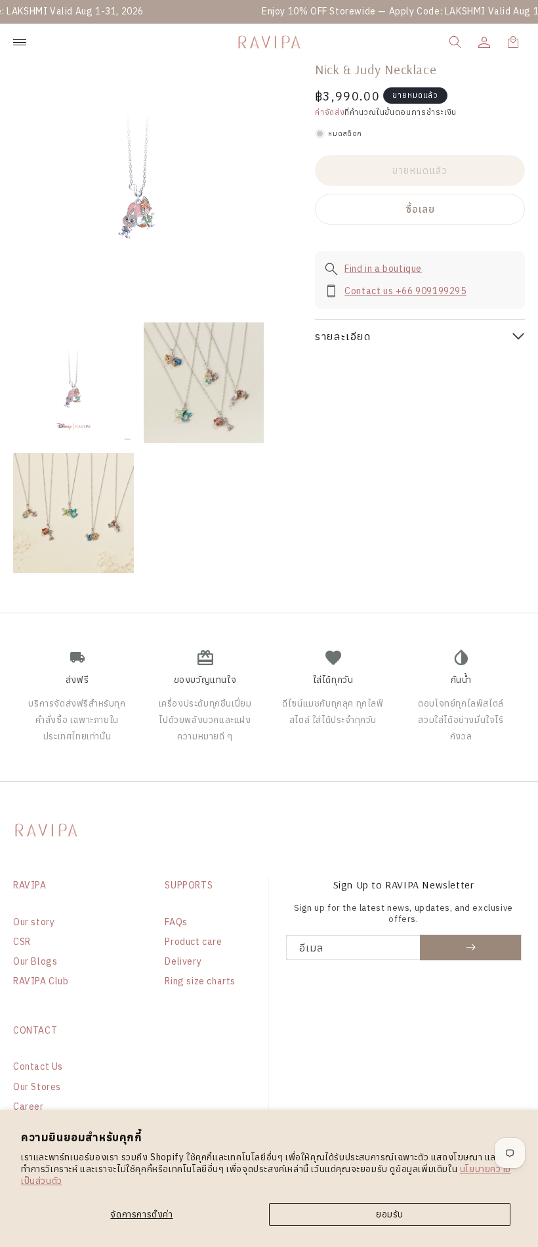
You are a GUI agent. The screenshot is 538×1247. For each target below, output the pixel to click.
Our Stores (37, 1087)
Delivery (183, 961)
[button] (455, 42)
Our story (33, 922)
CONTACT (35, 1030)
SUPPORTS (189, 885)
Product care (193, 942)
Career (28, 1106)
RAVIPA (30, 885)
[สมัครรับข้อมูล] (471, 947)
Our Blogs (35, 961)
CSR (22, 942)
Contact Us (38, 1066)
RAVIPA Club (41, 981)
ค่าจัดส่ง (329, 112)
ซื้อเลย (420, 209)
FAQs (176, 922)
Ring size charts (200, 981)
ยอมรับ (390, 1214)
